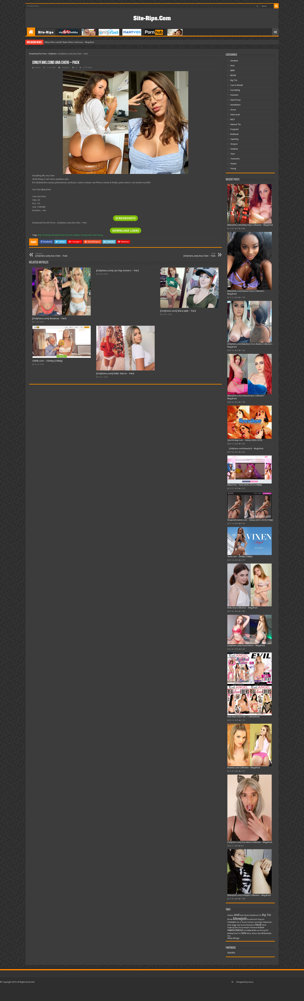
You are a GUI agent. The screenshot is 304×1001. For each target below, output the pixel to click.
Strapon (234, 144)
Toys (229, 936)
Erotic (62, 235)
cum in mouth (241, 922)
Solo (90, 235)
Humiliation (235, 105)
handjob (246, 927)
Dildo (229, 925)
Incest (233, 109)
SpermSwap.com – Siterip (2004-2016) (244, 440)
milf (245, 930)
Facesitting (235, 90)
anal (236, 914)
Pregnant (234, 129)
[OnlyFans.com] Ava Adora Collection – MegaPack (249, 842)
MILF (232, 119)
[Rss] (257, 6)
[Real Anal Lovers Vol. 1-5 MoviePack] (249, 684)
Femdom (234, 95)
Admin (38, 68)
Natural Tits (235, 124)
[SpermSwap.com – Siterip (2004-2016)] (249, 422)
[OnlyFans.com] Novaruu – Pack (49, 318)
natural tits (251, 930)
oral (258, 930)
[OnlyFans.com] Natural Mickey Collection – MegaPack (69, 42)
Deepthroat (267, 922)
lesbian (261, 927)
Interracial (235, 114)
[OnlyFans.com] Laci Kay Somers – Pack (117, 270)
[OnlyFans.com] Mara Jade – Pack (178, 310)
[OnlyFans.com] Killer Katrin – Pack (115, 373)
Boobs (49, 235)
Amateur (234, 60)
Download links (125, 230)
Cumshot (250, 922)
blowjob (240, 918)
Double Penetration (248, 925)
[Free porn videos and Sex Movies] (152, 18)
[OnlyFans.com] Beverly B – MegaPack (246, 448)
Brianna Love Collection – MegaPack (243, 767)
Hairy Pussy (235, 100)
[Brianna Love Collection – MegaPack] (249, 745)
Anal (232, 65)
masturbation (235, 930)
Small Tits (237, 933)
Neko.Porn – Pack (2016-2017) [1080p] (244, 485)
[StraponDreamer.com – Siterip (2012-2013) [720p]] (249, 505)
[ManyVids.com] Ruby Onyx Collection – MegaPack (250, 225)
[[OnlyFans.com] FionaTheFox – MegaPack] (249, 629)
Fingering (230, 927)
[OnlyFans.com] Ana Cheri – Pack (51, 255)
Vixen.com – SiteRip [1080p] (239, 556)
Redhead (234, 134)
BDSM (233, 75)
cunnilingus (258, 922)
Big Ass (247, 915)
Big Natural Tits (256, 915)
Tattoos (254, 933)
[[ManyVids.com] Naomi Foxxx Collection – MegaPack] (249, 261)
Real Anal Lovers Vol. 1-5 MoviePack (243, 716)
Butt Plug (257, 919)
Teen (94, 235)
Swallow (234, 149)
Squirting (234, 139)
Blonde (230, 919)
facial (258, 924)
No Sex (69, 235)
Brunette (56, 235)
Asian (242, 915)
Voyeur (233, 163)
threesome (266, 933)
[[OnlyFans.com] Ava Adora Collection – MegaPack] (249, 808)
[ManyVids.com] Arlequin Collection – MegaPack (249, 895)
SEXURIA (231, 953)
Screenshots (125, 218)
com (262, 919)
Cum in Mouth (236, 85)
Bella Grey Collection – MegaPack (242, 608)
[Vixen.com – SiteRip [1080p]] (249, 541)
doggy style (236, 925)
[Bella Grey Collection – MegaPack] (249, 585)
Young (100, 235)
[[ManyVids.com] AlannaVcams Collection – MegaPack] (249, 374)
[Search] (276, 6)
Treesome (235, 158)
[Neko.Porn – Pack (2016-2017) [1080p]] (249, 469)
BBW (232, 70)
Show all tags (233, 938)
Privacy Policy (33, 6)
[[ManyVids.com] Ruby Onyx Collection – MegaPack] (249, 204)
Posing (84, 235)
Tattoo (249, 933)
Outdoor (77, 235)
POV (266, 930)
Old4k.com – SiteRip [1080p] (47, 360)
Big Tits (41, 235)
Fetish (264, 925)
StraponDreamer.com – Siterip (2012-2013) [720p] (250, 520)
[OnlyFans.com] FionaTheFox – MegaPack (246, 645)
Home (31, 32)
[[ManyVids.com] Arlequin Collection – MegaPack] (249, 871)
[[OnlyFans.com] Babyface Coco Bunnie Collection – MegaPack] (249, 322)
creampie (231, 922)
